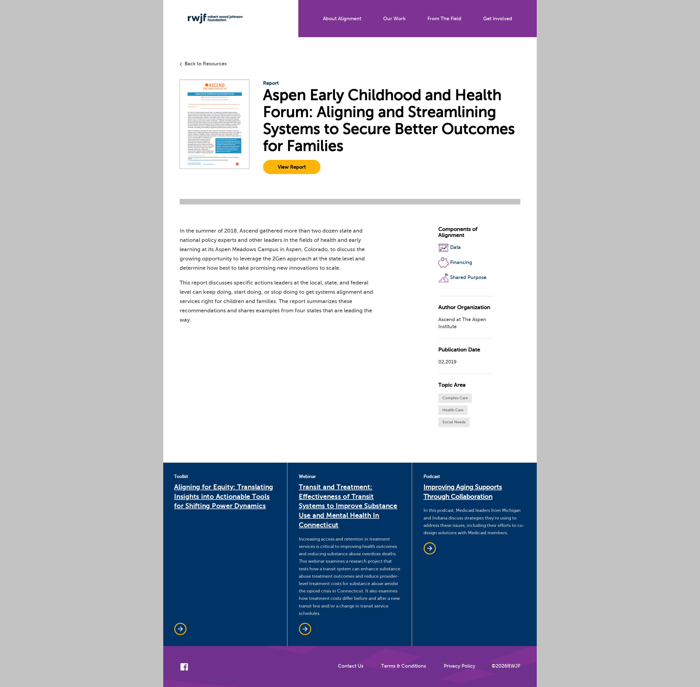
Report (271, 83)
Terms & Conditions (403, 666)
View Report (292, 167)
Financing (461, 262)
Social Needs (453, 422)
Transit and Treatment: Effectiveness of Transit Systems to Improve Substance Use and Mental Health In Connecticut (348, 506)
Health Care (452, 410)
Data (455, 247)
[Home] (211, 18)
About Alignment (342, 18)
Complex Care (455, 398)
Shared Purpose (468, 277)
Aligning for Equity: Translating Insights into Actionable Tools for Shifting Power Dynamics (223, 496)
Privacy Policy (459, 666)
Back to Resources (206, 63)
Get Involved (497, 18)
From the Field (444, 18)
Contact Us (350, 666)
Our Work (394, 18)
